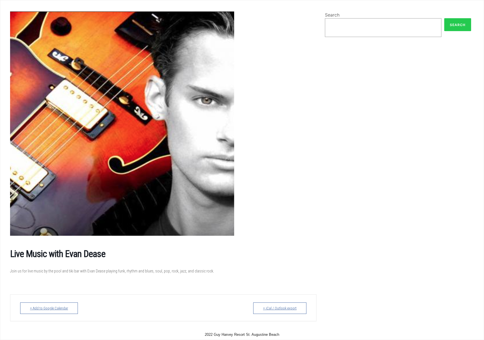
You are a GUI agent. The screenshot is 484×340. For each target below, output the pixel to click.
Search (332, 15)
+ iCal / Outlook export (280, 308)
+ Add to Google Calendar (49, 308)
